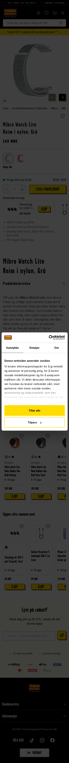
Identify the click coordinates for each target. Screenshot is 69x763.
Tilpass (32, 422)
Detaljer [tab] (34, 347)
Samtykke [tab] (12, 347)
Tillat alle (34, 410)
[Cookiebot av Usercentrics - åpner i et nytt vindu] (49, 337)
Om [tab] (56, 347)
